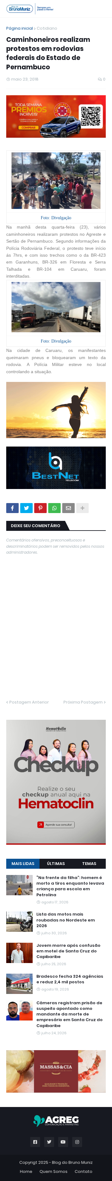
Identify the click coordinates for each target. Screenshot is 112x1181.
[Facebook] (12, 508)
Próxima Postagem (83, 702)
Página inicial (19, 28)
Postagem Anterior (29, 702)
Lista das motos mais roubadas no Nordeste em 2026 (65, 920)
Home (26, 1171)
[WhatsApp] (54, 508)
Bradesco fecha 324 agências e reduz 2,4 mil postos (69, 979)
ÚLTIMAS (56, 864)
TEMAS (89, 864)
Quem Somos (54, 1171)
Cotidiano (47, 28)
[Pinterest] (40, 508)
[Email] (68, 508)
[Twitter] (26, 508)
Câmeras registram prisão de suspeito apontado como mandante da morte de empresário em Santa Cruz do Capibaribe (69, 1014)
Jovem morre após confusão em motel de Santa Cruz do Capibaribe (68, 951)
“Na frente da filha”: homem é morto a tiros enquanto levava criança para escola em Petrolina (70, 886)
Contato (83, 1171)
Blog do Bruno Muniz (72, 1162)
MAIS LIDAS (23, 864)
